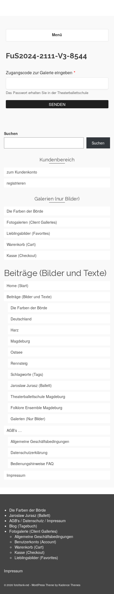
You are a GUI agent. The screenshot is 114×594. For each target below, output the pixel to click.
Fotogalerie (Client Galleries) (33, 531)
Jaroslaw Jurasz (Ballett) (29, 515)
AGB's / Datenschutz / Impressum (37, 520)
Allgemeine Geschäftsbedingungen (44, 536)
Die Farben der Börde (27, 510)
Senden (57, 104)
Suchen (11, 133)
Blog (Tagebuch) (23, 525)
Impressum (13, 570)
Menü (57, 34)
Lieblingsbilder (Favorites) (36, 557)
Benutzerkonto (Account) (35, 541)
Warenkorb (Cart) (29, 547)
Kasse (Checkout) (30, 552)
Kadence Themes (69, 585)
